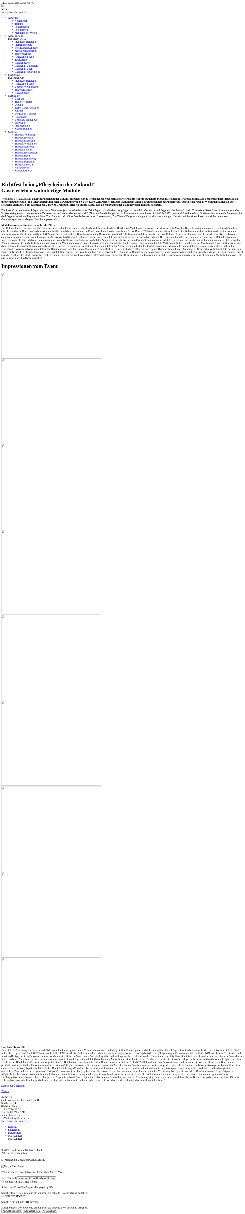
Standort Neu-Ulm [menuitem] (24, 164)
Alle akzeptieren (32, 1211)
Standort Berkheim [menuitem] (24, 161)
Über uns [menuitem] (19, 98)
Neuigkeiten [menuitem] (21, 20)
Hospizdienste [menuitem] (22, 92)
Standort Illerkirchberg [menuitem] (26, 152)
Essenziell (10, 1178)
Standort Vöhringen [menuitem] (25, 134)
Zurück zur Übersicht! (13, 1085)
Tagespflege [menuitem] (21, 59)
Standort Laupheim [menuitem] (25, 140)
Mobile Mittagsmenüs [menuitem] (26, 50)
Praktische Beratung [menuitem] (25, 41)
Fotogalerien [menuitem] (21, 29)
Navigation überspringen (14, 12)
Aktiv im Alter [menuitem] (15, 35)
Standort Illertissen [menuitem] (24, 137)
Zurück (5, 1091)
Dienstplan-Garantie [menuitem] (25, 113)
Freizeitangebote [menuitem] (23, 44)
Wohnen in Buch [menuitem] (23, 68)
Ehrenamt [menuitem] (20, 122)
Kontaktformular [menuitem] (23, 170)
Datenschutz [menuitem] (14, 1132)
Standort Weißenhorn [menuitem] (26, 143)
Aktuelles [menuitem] (13, 17)
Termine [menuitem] (19, 23)
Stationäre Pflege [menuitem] (23, 89)
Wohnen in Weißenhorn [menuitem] (27, 71)
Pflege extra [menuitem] (14, 74)
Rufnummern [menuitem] (22, 167)
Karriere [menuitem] (19, 110)
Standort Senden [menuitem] (23, 149)
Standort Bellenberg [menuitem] (25, 158)
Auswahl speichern (12, 1211)
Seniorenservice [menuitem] (23, 53)
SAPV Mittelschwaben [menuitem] (27, 107)
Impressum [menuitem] (14, 1129)
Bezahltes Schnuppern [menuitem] (26, 119)
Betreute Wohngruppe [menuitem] (26, 86)
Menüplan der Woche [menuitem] (26, 32)
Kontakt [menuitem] (12, 131)
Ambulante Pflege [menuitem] (24, 56)
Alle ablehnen (49, 1211)
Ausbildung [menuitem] (21, 116)
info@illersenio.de (19, 1118)
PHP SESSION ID (15, 1196)
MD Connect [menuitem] (15, 1135)
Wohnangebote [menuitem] (22, 62)
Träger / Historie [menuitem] (23, 101)
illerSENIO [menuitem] (14, 95)
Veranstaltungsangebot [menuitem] (26, 47)
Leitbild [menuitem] (19, 104)
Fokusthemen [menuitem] (22, 26)
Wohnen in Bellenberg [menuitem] (26, 65)
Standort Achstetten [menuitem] (25, 146)
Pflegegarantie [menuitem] (22, 125)
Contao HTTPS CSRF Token (21, 1181)
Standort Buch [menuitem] (22, 155)
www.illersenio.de (10, 1115)
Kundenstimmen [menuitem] (23, 128)
